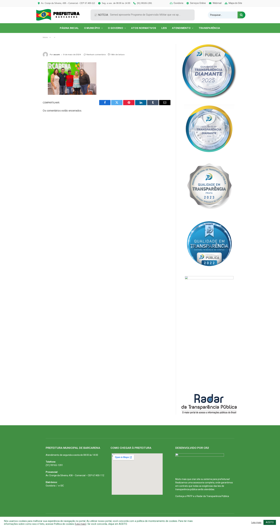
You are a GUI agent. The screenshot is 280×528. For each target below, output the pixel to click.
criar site (196, 479)
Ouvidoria (50, 485)
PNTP (189, 496)
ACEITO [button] (270, 522)
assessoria (198, 482)
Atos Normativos (143, 28)
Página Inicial (69, 28)
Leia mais (81, 523)
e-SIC (61, 485)
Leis (164, 28)
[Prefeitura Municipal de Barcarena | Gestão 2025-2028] (60, 14)
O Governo (115, 28)
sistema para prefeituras (216, 479)
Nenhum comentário (96, 54)
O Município (92, 28)
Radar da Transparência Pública (213, 496)
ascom (56, 54)
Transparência (209, 28)
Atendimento (181, 28)
